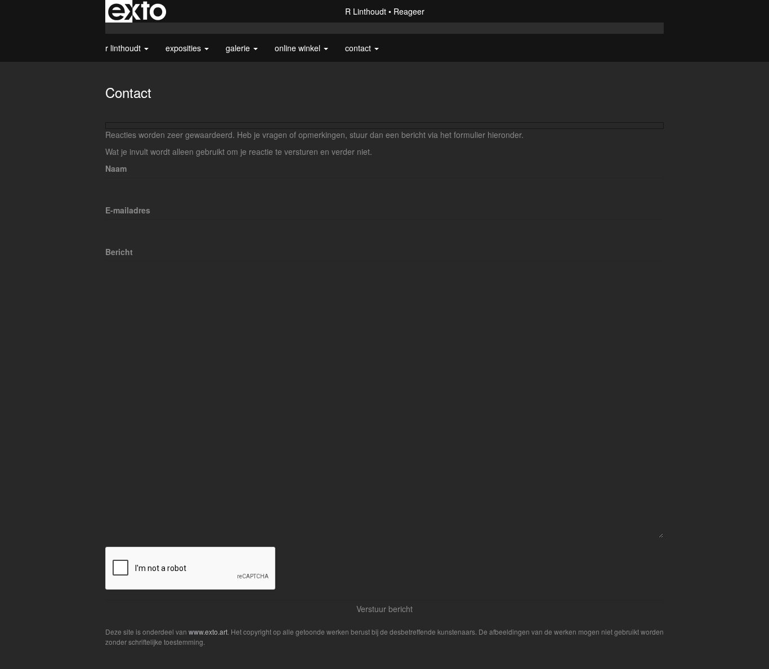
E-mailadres (127, 210)
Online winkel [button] (299, 47)
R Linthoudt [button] (124, 47)
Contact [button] (359, 47)
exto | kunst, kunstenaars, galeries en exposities (137, 11)
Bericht (119, 251)
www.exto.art (208, 631)
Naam (116, 168)
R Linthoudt (365, 11)
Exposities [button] (184, 47)
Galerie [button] (239, 47)
